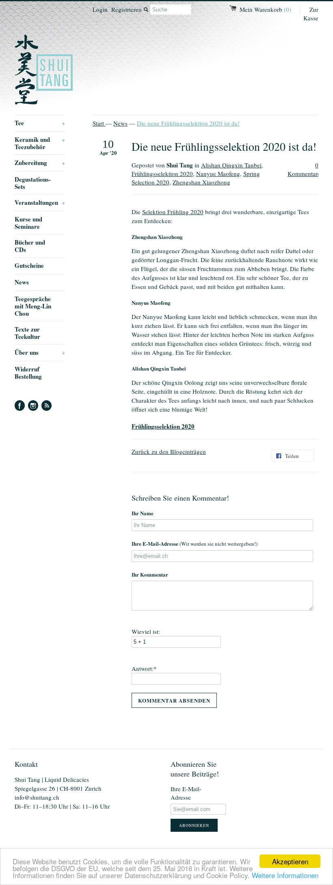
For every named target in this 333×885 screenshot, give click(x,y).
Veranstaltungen (40, 202)
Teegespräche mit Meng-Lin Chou (33, 306)
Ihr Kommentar (150, 574)
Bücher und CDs (30, 246)
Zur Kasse (310, 13)
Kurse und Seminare (28, 223)
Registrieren (126, 9)
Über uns (40, 352)
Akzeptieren (290, 861)
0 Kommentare (304, 169)
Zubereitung (40, 162)
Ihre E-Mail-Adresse (194, 543)
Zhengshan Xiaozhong (201, 182)
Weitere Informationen (285, 875)
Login (100, 9)
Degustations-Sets (33, 183)
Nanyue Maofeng (218, 173)
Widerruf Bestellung (28, 372)
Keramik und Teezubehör (40, 143)
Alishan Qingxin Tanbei (231, 165)
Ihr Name (143, 513)
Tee (40, 122)
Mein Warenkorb (265, 9)
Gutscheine (29, 265)
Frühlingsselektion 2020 (162, 173)
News (22, 282)
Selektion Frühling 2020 (172, 212)
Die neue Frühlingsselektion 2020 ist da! (188, 123)
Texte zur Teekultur (27, 333)
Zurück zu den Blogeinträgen (169, 451)
